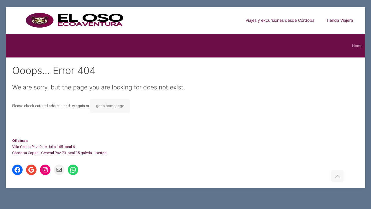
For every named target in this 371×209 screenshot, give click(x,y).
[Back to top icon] (337, 176)
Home (357, 46)
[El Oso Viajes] (104, 20)
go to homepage (110, 106)
